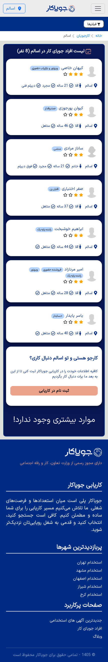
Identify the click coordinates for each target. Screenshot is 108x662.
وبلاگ (97, 637)
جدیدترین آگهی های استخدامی (76, 621)
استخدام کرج (91, 595)
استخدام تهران (89, 563)
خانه (98, 35)
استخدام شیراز (90, 587)
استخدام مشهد (89, 571)
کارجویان (83, 35)
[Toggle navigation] (98, 9)
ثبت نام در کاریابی (54, 391)
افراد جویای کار (89, 629)
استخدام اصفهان (87, 579)
